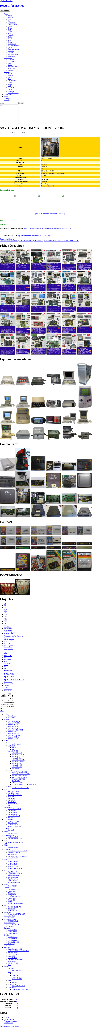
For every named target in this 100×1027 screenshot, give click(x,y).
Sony (9, 40)
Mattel (10, 31)
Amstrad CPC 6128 (14, 728)
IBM (9, 30)
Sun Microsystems (13, 45)
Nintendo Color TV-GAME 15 (17, 851)
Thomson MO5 (12, 930)
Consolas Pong (12, 24)
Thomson (11, 51)
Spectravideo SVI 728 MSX (16, 914)
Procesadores (12, 61)
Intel (9, 786)
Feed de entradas (9, 1019)
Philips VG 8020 (13, 863)
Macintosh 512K (17, 753)
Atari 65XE (11, 800)
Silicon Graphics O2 (14, 882)
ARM (9, 742)
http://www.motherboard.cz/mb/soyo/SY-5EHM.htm (33, 236)
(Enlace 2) (50, 186)
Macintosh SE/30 (17, 758)
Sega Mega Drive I (14, 875)
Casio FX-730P (12, 954)
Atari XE (10, 805)
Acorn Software (7, 627)
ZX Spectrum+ (12, 895)
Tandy (10, 47)
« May (2, 711)
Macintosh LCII (17, 765)
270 (17, 1005)
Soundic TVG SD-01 (14, 824)
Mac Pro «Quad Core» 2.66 (20, 788)
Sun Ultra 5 (11, 917)
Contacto (6, 100)
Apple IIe (15, 749)
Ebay (6, 653)
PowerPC (11, 770)
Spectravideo (12, 44)
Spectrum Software (14, 679)
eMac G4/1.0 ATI (17, 782)
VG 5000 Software (8, 689)
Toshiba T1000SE (13, 940)
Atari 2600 (7, 643)
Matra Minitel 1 (12, 961)
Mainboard (11, 59)
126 (17, 1001)
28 (17, 1003)
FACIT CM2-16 (17, 977)
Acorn (10, 16)
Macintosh (7, 659)
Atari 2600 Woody (13, 793)
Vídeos (6, 96)
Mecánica (7, 966)
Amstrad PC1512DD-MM (16, 730)
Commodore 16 (12, 810)
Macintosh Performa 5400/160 (21, 774)
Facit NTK (15, 975)
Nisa (9, 980)
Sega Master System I (14, 872)
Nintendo (11, 35)
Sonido (10, 65)
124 (17, 999)
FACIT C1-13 (16, 973)
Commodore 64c (13, 814)
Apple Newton (16, 744)
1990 (5, 621)
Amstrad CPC (10, 633)
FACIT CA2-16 (17, 979)
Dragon (10, 26)
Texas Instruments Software (10, 683)
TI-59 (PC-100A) (13, 924)
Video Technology (13, 54)
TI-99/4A (11, 926)
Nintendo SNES (13, 858)
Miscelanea (11, 56)
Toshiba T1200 (12, 938)
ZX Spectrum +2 (13, 891)
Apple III (14, 747)
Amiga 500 (11, 817)
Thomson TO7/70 (13, 933)
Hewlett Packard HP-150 (15, 838)
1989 (5, 620)
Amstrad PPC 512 (13, 732)
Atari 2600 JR (12, 796)
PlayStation (11, 909)
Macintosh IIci (16, 763)
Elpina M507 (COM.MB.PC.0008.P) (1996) (18, 241)
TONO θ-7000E (13, 963)
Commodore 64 (12, 812)
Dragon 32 (11, 830)
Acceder (6, 1017)
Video (10, 63)
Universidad (7, 685)
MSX (9, 33)
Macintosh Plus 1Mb (18, 760)
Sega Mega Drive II (14, 877)
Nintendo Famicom (14, 852)
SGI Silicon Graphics (10, 881)
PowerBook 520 (17, 768)
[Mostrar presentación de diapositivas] (50, 214)
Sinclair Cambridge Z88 (15, 903)
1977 (5, 604)
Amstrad (10, 17)
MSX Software (7, 663)
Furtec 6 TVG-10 (13, 821)
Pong (5, 666)
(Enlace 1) (44, 186)
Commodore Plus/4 (14, 816)
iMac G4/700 (16, 781)
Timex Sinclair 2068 (14, 896)
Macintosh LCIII (17, 767)
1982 (5, 607)
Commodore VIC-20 (14, 809)
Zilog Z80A (7, 690)
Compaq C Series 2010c (15, 959)
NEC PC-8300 (12, 958)
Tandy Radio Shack (10, 919)
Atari (9, 21)
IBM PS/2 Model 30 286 (15, 842)
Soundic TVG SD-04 (14, 826)
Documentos (8, 94)
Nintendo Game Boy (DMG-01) (18, 856)
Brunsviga (11, 968)
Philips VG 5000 (13, 865)
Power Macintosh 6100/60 (20, 775)
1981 (5, 605)
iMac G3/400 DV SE (18, 779)
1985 (5, 613)
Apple (10, 19)
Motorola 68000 (13, 751)
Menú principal (5, 10)
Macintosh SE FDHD (18, 754)
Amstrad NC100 (13, 739)
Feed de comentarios (10, 1021)
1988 (5, 618)
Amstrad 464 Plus (13, 737)
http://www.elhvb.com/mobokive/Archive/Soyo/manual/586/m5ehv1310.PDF (48, 228)
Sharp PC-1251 (12, 886)
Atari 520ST (12, 802)
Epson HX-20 (12, 833)
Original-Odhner (13, 984)
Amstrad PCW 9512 (14, 725)
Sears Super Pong (13, 791)
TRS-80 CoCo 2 (13, 921)
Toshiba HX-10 (12, 937)
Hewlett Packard (9, 835)
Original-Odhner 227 (18, 986)
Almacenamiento (13, 66)
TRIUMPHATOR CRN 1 (20, 989)
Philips (10, 37)
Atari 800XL (12, 798)
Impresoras (11, 68)
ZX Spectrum (12, 898)
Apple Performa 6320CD (19, 777)
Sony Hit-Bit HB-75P (14, 907)
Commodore (12, 23)
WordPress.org (8, 1023)
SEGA (10, 38)
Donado (6, 651)
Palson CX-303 (12, 823)
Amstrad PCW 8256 (14, 721)
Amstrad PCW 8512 (14, 723)
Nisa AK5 (15, 982)
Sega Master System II (15, 874)
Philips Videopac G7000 (15, 868)
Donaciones (7, 98)
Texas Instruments (13, 49)
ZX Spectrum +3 (13, 893)
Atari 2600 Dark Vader (15, 795)
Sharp (6, 884)
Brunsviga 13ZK (17, 970)
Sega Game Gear (13, 879)
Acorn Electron (12, 716)
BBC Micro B (12, 718)
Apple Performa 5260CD (19, 772)
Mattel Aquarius (13, 847)
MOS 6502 (11, 746)
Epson (10, 28)
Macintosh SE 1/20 (18, 756)
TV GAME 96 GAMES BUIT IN (18, 951)
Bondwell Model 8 (13, 952)
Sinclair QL (11, 900)
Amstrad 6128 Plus (14, 735)
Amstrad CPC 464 (13, 726)
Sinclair (10, 42)
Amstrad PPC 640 (13, 733)
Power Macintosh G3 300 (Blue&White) (24, 784)
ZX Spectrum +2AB (14, 889)
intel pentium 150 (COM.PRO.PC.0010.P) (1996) (58, 241)
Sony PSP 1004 (12, 910)
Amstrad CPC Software (14, 636)
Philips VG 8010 (13, 861)
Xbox (9, 965)
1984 (5, 611)
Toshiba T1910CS (13, 942)
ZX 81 (10, 902)
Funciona (8, 655)
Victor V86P (12, 956)
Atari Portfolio (12, 803)
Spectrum (11, 87)
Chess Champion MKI (15, 949)
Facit (9, 972)
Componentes (8, 58)
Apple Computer (9, 640)
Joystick (10, 70)
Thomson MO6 (12, 931)
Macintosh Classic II (18, 761)
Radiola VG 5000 (13, 867)
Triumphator (11, 987)
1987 (5, 616)
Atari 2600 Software (9, 645)
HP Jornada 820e (13, 837)
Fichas (6, 14)
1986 (5, 614)
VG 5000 (6, 687)
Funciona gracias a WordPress (9, 1026)
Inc (5, 657)
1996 (5, 623)
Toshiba (10, 52)
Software (6, 72)
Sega (5, 668)
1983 (5, 609)
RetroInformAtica (12, 5)
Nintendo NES (12, 854)
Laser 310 (11, 945)
